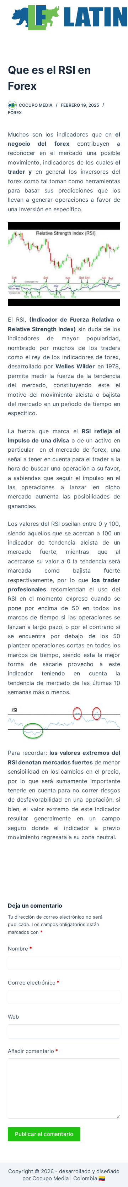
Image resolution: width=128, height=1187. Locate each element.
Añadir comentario (33, 1051)
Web (13, 1016)
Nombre (20, 948)
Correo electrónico (33, 982)
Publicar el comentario (44, 1134)
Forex (15, 112)
